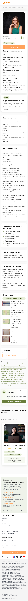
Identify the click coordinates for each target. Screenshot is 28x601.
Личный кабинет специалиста (10, 531)
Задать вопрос (14, 552)
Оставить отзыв (10, 355)
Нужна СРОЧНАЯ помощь (9, 545)
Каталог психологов (7, 540)
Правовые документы (8, 520)
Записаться (14, 47)
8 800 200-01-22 (8, 509)
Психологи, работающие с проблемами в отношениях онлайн (13, 367)
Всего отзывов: (6, 352)
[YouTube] (24, 557)
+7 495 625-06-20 (8, 503)
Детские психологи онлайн (15, 364)
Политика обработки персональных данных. (12, 587)
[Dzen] (17, 557)
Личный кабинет (6, 542)
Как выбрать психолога (8, 544)
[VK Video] (14, 557)
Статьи (4, 547)
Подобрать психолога (14, 401)
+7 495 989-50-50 (8, 492)
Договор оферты (7, 525)
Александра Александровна (14, 445)
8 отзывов (19, 448)
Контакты (4, 518)
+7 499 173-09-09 (8, 498)
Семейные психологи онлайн (9, 366)
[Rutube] (21, 557)
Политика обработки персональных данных (12, 522)
